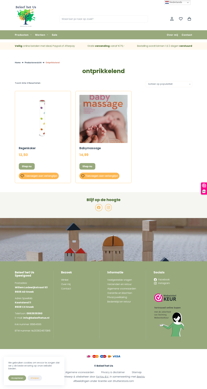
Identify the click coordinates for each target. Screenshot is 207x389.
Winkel (64, 280)
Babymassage (90, 148)
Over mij (172, 34)
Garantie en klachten (119, 293)
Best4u (141, 376)
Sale (54, 34)
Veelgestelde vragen (119, 280)
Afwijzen (35, 378)
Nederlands (175, 2)
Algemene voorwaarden (121, 288)
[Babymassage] (103, 119)
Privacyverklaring (117, 297)
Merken (40, 34)
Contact (187, 34)
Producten (22, 34)
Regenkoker (27, 148)
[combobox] (100, 19)
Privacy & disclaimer (113, 372)
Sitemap (137, 372)
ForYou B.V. (102, 376)
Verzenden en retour (119, 284)
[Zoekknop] (144, 18)
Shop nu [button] (27, 166)
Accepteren (17, 378)
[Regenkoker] (43, 119)
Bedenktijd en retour (119, 301)
